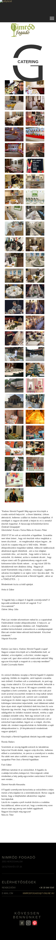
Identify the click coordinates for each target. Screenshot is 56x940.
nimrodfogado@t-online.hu (38, 893)
